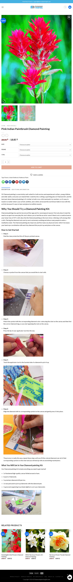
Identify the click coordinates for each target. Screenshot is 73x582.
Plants (26, 177)
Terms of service (26, 576)
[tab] (5, 189)
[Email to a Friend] (13, 182)
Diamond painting (35, 218)
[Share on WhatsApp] (3, 182)
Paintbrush (22, 177)
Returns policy (38, 576)
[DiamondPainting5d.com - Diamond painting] (37, 7)
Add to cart (36, 167)
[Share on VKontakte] (20, 182)
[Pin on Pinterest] (16, 182)
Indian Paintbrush (14, 177)
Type (3, 155)
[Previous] (5, 59)
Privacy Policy (15, 576)
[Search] (65, 7)
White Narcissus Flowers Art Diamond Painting (34, 555)
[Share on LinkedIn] (23, 182)
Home (3, 125)
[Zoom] (4, 101)
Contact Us (59, 576)
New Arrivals (11, 125)
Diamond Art (62, 197)
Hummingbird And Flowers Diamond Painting (12, 555)
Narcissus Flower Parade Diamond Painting (59, 555)
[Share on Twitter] (10, 182)
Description (5, 189)
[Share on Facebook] (6, 182)
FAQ (45, 576)
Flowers (6, 177)
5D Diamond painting (8, 194)
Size (2, 144)
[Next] (67, 59)
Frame (3, 149)
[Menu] (2, 7)
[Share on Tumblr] (27, 182)
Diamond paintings (7, 213)
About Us (51, 576)
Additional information (20, 189)
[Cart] (69, 7)
